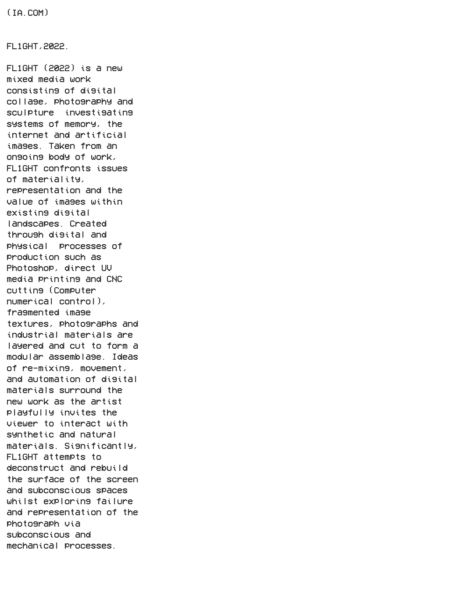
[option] (300, 157)
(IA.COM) (28, 12)
